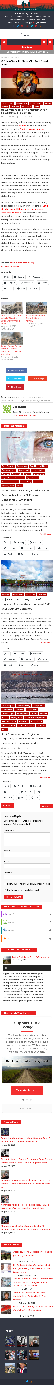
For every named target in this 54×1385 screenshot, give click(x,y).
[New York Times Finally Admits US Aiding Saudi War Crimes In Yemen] (12, 308)
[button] (44, 42)
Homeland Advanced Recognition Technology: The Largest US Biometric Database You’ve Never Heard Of (25, 1183)
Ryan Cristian (32, 478)
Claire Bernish (28, 614)
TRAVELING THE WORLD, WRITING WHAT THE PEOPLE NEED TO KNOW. (27, 34)
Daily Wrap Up (8, 466)
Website (8, 872)
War (41, 400)
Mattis (40, 397)
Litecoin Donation (17, 20)
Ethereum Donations (36, 20)
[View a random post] (50, 42)
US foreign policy (30, 400)
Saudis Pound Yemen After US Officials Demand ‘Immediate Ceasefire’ (11, 350)
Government (21, 103)
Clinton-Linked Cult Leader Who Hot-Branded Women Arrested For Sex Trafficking (9, 805)
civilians (23, 397)
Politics (5, 107)
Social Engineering (10, 482)
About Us (8, 17)
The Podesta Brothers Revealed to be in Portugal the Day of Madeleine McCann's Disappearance (32, 1268)
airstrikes (15, 397)
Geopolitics (7, 709)
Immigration (22, 713)
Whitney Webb (8, 486)
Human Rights (36, 103)
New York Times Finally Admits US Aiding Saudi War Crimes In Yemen (12, 319)
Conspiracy (22, 466)
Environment (17, 594)
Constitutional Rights (39, 466)
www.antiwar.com (10, 266)
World (36, 107)
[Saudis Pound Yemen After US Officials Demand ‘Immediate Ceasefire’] (12, 338)
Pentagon (5, 400)
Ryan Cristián (24, 505)
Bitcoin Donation (43, 17)
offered (22, 125)
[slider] (8, 995)
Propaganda (39, 474)
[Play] (6, 968)
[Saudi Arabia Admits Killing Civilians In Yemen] (36, 308)
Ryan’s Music (40, 22)
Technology (26, 482)
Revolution (30, 594)
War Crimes (27, 107)
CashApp (28, 22)
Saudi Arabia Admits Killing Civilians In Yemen (35, 318)
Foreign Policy (7, 103)
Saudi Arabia (16, 400)
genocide (32, 397)
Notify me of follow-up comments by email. (28, 883)
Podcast (5, 474)
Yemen (47, 400)
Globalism (19, 709)
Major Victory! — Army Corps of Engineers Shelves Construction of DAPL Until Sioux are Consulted (26, 604)
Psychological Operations (13, 478)
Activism (6, 594)
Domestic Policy (9, 470)
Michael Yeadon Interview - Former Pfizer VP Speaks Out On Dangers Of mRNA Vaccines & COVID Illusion (33, 1282)
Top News (15, 107)
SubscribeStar (14, 22)
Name (7, 850)
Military (48, 103)
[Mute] (6, 990)
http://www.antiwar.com (24, 415)
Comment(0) (36, 117)
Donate (29, 17)
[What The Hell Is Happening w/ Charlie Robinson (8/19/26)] (22, 1368)
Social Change (8, 725)
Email (7, 861)
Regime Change (9, 721)
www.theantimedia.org (22, 262)
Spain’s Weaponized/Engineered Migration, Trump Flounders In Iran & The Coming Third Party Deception (26, 738)
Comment (10, 830)
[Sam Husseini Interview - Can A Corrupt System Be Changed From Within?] (34, 1354)
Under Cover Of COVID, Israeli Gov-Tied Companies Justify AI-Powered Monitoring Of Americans (25, 495)
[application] (27, 968)
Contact (19, 17)
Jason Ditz (23, 117)
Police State (17, 474)
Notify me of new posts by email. (23, 890)
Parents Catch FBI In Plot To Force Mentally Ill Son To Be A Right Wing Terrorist (29, 1296)
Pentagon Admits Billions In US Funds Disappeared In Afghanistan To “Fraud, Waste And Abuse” (47, 806)
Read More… (46, 534)
